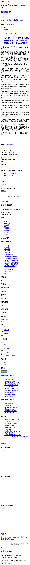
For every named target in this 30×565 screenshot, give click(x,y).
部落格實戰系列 (9, 267)
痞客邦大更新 (8, 269)
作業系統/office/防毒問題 (11, 262)
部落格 (6, 29)
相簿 (5, 27)
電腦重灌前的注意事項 (11, 429)
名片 (5, 31)
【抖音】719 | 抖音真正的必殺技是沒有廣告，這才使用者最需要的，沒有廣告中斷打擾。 (16, 40)
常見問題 (11, 152)
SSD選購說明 (8, 387)
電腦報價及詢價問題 (10, 258)
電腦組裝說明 (23, 537)
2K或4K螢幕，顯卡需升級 (12, 431)
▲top (2, 178)
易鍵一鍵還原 (8, 433)
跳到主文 (3, 16)
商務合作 (10, 539)
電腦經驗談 (7, 230)
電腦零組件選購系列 (10, 256)
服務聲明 (17, 544)
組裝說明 (3, 305)
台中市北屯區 (8, 352)
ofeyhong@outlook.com (10, 355)
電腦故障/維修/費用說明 (11, 264)
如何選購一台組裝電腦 (11, 260)
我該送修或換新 (9, 409)
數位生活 (13, 24)
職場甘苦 (13, 173)
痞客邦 (10, 170)
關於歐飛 (3, 284)
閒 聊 (6, 234)
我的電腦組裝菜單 (9, 381)
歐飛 (2, 161)
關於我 (6, 221)
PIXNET (7, 543)
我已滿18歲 (4, 563)
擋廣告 (15, 57)
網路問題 (7, 252)
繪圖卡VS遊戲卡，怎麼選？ (12, 435)
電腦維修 (6, 227)
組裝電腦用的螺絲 (9, 427)
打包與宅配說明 (9, 412)
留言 (13, 170)
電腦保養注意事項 (9, 425)
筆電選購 (7, 249)
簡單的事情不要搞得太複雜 (12, 20)
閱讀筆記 (6, 232)
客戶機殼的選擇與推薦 (11, 388)
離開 (9, 563)
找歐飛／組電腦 (9, 379)
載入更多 (3, 181)
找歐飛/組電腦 (13, 154)
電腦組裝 (6, 225)
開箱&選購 (7, 223)
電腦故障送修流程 (9, 405)
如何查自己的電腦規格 (11, 407)
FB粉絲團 (3, 291)
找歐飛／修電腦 (9, 403)
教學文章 (6, 229)
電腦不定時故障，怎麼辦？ (12, 420)
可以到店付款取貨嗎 (10, 423)
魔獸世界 (7, 273)
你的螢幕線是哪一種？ (11, 385)
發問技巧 (7, 247)
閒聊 (12, 175)
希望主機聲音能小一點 (11, 421)
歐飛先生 (6, 12)
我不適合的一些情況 (10, 392)
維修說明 (3, 312)
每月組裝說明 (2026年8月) (12, 383)
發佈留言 (3, 190)
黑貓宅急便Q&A (9, 396)
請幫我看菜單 (8, 254)
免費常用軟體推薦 (9, 266)
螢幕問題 (7, 251)
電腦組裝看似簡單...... (10, 394)
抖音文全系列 (9, 144)
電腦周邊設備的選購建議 (11, 390)
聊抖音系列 (8, 271)
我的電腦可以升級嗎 (10, 411)
